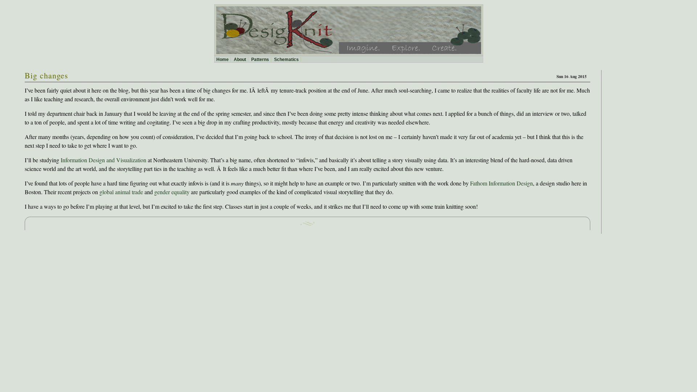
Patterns (260, 59)
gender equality (171, 192)
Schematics (286, 59)
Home (222, 59)
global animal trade (121, 192)
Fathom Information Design (501, 183)
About (240, 59)
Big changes (46, 75)
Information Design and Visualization (103, 160)
